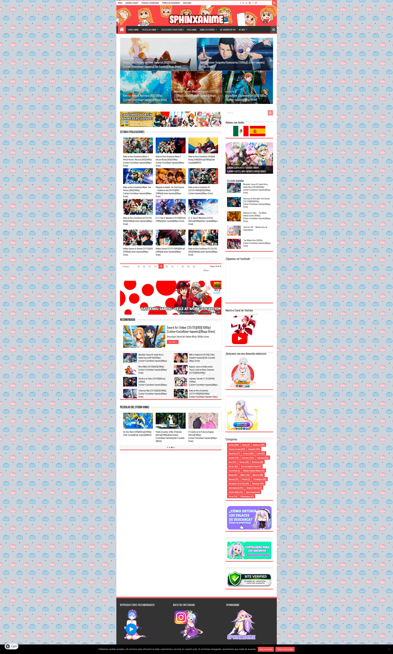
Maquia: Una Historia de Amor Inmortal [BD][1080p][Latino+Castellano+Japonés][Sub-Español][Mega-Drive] (152, 64)
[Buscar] (274, 2)
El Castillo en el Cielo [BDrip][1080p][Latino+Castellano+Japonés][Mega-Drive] (170, 434)
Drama (248, 453)
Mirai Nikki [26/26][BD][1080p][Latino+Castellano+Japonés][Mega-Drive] (152, 369)
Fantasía (262, 457)
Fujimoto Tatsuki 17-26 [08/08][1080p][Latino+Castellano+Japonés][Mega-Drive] (203, 383)
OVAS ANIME (191, 29)
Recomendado (127, 320)
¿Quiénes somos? (131, 2)
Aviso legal (187, 2)
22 (150, 266)
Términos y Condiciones (150, 2)
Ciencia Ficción (237, 449)
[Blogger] (249, 3)
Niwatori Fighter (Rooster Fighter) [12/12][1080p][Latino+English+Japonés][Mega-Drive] (196, 95)
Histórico (257, 462)
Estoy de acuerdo (266, 649)
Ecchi (261, 453)
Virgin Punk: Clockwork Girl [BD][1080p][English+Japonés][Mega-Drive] (246, 97)
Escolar (234, 457)
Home (120, 2)
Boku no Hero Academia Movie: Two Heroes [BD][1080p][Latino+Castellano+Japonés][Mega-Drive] (137, 191)
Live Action (234, 470)
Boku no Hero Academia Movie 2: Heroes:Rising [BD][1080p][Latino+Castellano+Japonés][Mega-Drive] (170, 161)
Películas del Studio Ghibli (134, 407)
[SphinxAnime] (196, 15)
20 (144, 266)
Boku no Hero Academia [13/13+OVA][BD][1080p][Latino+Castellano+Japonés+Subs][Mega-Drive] (203, 395)
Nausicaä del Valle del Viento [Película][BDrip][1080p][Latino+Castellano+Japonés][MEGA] (203, 434)
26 (172, 266)
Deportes (234, 453)
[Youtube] (246, 3)
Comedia (254, 449)
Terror (233, 496)
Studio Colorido (254, 487)
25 (167, 266)
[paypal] (256, 3)
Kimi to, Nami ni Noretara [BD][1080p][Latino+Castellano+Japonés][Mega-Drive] (145, 97)
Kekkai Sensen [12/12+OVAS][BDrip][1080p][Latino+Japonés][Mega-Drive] (170, 251)
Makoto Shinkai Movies (254, 470)
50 (194, 266)
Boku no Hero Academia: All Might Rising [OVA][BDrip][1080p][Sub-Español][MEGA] (202, 159)
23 (155, 266)
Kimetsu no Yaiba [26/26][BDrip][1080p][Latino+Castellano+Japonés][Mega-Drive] (152, 383)
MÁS (243, 29)
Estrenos (248, 457)
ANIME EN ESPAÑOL (207, 29)
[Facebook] (240, 3)
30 (183, 266)
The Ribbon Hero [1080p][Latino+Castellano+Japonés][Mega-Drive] (257, 243)
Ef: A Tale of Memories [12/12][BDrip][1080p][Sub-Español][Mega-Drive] (203, 220)
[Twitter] (243, 3)
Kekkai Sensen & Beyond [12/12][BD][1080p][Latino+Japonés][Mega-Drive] (138, 251)
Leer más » (173, 342)
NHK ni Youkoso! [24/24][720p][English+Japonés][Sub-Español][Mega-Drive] (202, 357)
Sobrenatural (236, 487)
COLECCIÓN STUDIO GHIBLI (172, 29)
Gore (232, 462)
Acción (234, 444)
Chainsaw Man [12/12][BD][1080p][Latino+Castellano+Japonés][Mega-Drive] (152, 393)
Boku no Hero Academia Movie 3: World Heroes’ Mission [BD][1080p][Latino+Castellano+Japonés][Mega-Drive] (137, 161)
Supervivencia (253, 492)
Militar (244, 474)
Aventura (259, 444)
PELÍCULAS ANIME (149, 29)
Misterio (258, 474)
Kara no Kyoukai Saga (251, 466)
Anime (246, 444)
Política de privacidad (285, 649)
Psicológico (259, 479)
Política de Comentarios (171, 2)
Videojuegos (247, 496)
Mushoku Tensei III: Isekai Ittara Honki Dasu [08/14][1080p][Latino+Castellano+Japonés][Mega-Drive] (152, 359)
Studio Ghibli (236, 492)
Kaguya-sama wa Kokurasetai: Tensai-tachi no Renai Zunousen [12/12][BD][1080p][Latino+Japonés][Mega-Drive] (201, 371)
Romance (258, 483)
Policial (246, 479)
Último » (207, 270)
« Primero (125, 266)
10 (138, 266)
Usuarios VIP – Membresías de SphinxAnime (255, 228)
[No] (389, 649)
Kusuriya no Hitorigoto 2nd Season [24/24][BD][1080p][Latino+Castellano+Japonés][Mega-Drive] (257, 202)
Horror (233, 466)
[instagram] (253, 3)
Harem (244, 462)
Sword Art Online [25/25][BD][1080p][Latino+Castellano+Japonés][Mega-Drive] (191, 329)
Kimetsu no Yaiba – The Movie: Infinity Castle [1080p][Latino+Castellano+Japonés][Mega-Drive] (257, 217)
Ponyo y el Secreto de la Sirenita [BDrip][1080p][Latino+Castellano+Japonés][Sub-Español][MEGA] (137, 436)
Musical (233, 479)
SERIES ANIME (133, 29)
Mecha (233, 474)
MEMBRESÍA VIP (229, 29)
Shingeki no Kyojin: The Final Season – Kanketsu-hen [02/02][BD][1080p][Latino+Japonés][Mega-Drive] (170, 191)
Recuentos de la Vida (239, 483)
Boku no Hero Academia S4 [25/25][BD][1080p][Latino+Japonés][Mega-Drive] (138, 220)
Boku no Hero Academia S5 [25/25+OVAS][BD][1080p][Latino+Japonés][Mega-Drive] (200, 190)
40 (188, 266)
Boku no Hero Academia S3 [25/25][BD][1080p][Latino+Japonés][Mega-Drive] (203, 251)
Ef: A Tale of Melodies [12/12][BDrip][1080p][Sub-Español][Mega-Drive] (170, 219)
